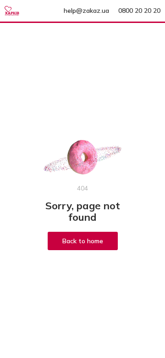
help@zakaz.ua (86, 10)
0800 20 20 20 (139, 10)
